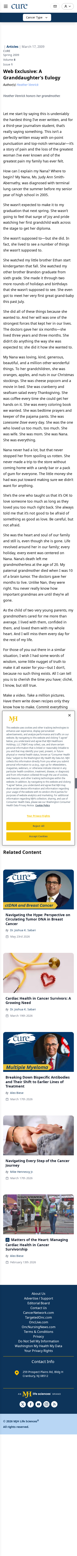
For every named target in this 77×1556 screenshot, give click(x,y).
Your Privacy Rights (38, 1351)
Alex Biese (16, 1093)
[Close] (69, 715)
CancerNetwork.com (38, 1312)
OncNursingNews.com (38, 1327)
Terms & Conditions (38, 1331)
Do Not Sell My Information (38, 1341)
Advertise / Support (38, 1298)
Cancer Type (34, 17)
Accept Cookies (38, 836)
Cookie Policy (42, 805)
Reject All (38, 826)
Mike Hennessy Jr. (21, 1172)
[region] (38, 778)
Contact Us (38, 1308)
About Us (38, 1293)
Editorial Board (38, 1303)
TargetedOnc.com (38, 1317)
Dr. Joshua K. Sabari (23, 930)
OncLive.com (38, 1322)
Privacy (38, 1336)
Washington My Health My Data (38, 1346)
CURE (6, 51)
